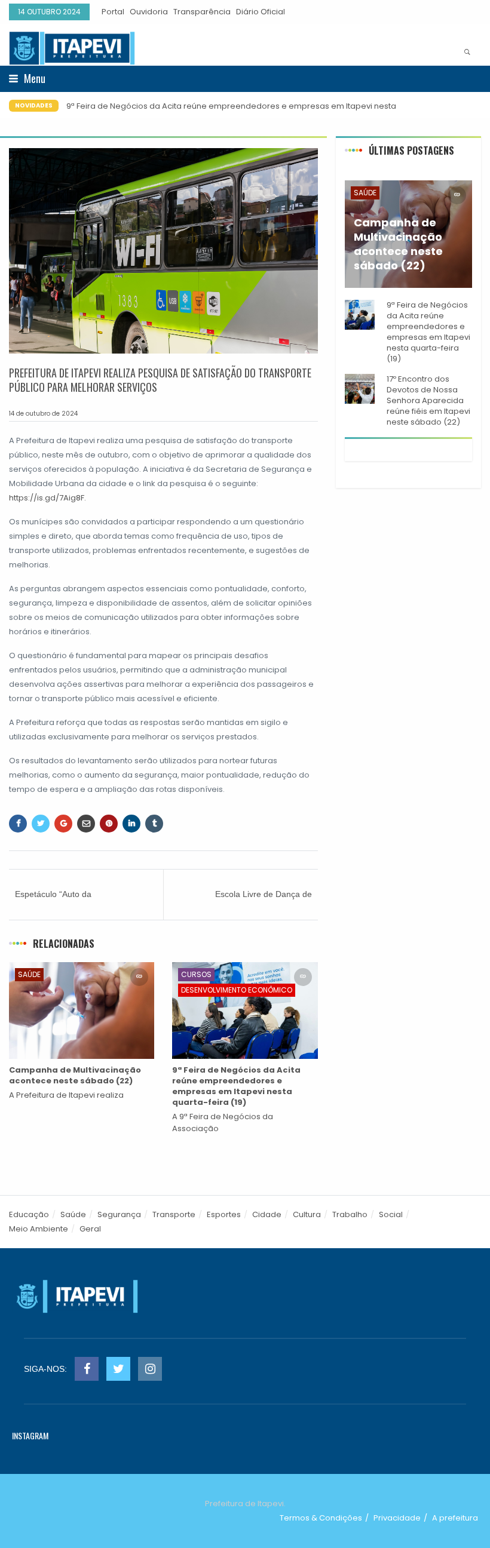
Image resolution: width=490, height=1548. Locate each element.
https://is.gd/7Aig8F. (47, 497)
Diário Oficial (260, 11)
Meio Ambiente (38, 1228)
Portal (113, 11)
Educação (29, 1214)
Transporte (173, 1214)
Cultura (307, 1214)
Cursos (196, 974)
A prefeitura (455, 1518)
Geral (90, 1228)
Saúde (29, 974)
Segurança (119, 1214)
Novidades (34, 105)
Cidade (266, 1214)
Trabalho (350, 1214)
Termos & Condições (321, 1518)
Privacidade (397, 1518)
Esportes (224, 1214)
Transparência (202, 11)
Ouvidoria (149, 11)
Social (391, 1214)
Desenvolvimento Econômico (236, 990)
